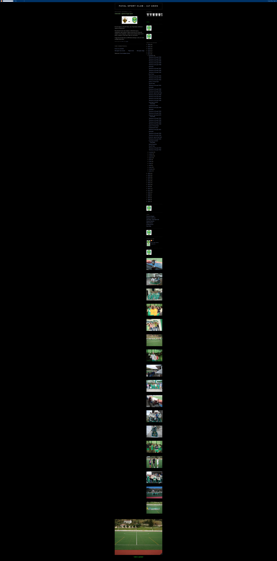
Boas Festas (151, 74)
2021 (149, 53)
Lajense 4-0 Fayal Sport (154, 125)
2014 (149, 184)
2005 (149, 201)
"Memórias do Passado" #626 (155, 133)
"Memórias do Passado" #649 (155, 62)
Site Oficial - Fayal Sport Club (152, 219)
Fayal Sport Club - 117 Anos (138, 6)
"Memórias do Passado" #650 (155, 60)
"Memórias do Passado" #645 (155, 72)
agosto (150, 157)
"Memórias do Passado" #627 (155, 129)
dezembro (151, 55)
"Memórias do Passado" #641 (155, 85)
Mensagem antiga (140, 50)
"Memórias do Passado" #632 (155, 113)
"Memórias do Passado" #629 (155, 122)
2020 (149, 173)
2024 (149, 48)
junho (150, 161)
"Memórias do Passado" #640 (155, 89)
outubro (150, 154)
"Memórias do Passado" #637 (155, 96)
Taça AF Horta (152, 83)
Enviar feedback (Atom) (125, 53)
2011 (149, 190)
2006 (149, 199)
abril (150, 165)
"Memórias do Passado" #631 (155, 118)
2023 (149, 50)
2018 (149, 177)
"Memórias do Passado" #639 (155, 91)
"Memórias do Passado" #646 (155, 70)
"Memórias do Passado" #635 (155, 100)
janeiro (150, 171)
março (150, 167)
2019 (149, 175)
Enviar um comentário (119, 48)
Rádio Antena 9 (149, 222)
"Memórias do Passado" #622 (155, 149)
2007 (149, 197)
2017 (149, 179)
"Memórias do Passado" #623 (155, 148)
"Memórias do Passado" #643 (155, 77)
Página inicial (131, 50)
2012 (149, 188)
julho (150, 159)
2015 (149, 182)
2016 (149, 180)
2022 (149, 52)
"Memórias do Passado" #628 (155, 123)
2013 (149, 186)
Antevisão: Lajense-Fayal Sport (155, 92)
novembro (151, 152)
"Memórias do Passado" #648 (155, 64)
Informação (151, 66)
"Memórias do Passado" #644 (155, 76)
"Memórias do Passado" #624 (155, 139)
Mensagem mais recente (120, 50)
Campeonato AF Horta (153, 105)
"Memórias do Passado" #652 (155, 57)
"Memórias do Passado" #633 (155, 111)
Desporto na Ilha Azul (150, 217)
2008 (149, 195)
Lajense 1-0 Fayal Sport (154, 81)
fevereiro (151, 169)
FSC (153, 240)
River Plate (148, 226)
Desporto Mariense (150, 221)
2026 (149, 44)
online (147, 21)
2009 (149, 194)
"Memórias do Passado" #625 (155, 135)
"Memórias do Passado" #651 (155, 59)
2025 (149, 46)
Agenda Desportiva (153, 144)
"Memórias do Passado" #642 (155, 79)
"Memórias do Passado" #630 (155, 120)
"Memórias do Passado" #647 (155, 68)
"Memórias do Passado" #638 (155, 94)
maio (150, 163)
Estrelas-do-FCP (149, 224)
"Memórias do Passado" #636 (155, 98)
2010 (149, 192)
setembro (151, 155)
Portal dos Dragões (150, 216)
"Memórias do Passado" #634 (155, 107)
